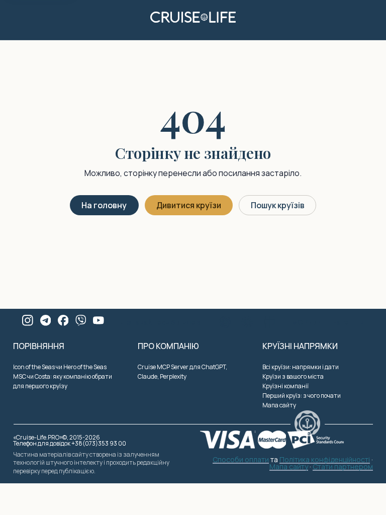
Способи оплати (241, 460)
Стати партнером (343, 467)
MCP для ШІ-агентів (328, 322)
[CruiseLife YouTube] (98, 320)
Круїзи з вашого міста (293, 376)
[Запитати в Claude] (247, 322)
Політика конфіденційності (324, 460)
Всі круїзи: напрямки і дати (300, 367)
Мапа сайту (279, 405)
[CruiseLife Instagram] (27, 320)
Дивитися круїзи (188, 205)
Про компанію (168, 346)
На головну (104, 205)
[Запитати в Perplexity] (269, 321)
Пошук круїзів (278, 205)
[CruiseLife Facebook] (63, 320)
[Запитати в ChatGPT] (225, 322)
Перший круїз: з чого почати (301, 395)
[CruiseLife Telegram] (45, 320)
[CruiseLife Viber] (80, 320)
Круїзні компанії (285, 386)
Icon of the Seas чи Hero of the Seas (60, 367)
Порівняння (38, 346)
